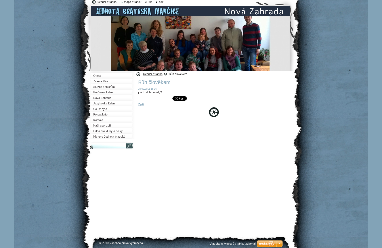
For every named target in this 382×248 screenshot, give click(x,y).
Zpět (141, 104)
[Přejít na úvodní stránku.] (190, 14)
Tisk (161, 2)
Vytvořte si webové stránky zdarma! (233, 243)
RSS (151, 2)
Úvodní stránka (152, 74)
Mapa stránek (132, 2)
